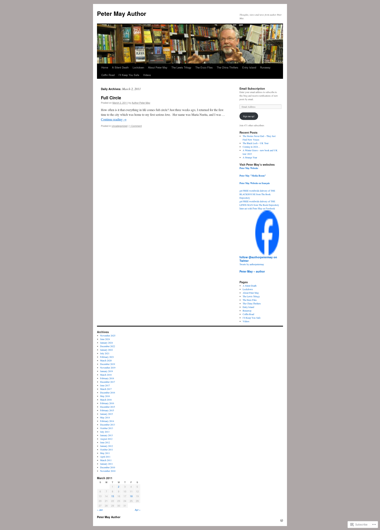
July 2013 (104, 431)
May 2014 (105, 417)
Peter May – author (252, 271)
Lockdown (138, 67)
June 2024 (105, 339)
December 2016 (107, 392)
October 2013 (106, 428)
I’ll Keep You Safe (129, 75)
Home (104, 67)
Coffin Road (108, 75)
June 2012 (105, 442)
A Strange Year (250, 157)
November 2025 (107, 335)
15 (112, 496)
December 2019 (107, 364)
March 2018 (106, 374)
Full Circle (111, 98)
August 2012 (106, 438)
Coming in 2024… (251, 146)
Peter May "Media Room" (252, 175)
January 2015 (106, 413)
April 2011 (105, 456)
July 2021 (104, 353)
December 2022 (107, 346)
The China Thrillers (227, 67)
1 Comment (135, 125)
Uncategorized (119, 125)
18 (131, 496)
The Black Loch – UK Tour (256, 143)
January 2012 (106, 445)
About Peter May (157, 67)
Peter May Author (121, 13)
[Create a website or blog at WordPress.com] (281, 520)
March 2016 (106, 399)
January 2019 (106, 371)
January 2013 (106, 435)
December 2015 (107, 406)
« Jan (100, 509)
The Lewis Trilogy (181, 67)
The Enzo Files (204, 67)
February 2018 (107, 378)
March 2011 (106, 460)
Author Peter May (141, 102)
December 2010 (107, 467)
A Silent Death (120, 67)
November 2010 (107, 470)
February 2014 (107, 421)
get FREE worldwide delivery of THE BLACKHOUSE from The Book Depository (257, 194)
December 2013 (107, 424)
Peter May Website (248, 168)
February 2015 (107, 410)
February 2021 (107, 356)
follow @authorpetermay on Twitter (258, 259)
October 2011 (106, 449)
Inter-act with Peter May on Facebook (257, 208)
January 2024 (106, 342)
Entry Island (249, 67)
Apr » (138, 509)
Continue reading (113, 119)
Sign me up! (249, 116)
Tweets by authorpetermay (251, 264)
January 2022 (106, 349)
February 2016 (107, 403)
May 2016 (105, 396)
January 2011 (106, 463)
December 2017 (107, 381)
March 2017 (106, 388)
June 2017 (105, 385)
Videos (147, 75)
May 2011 (105, 453)
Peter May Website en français (254, 183)
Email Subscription (252, 88)
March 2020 (106, 360)
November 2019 (107, 367)
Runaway (265, 67)
